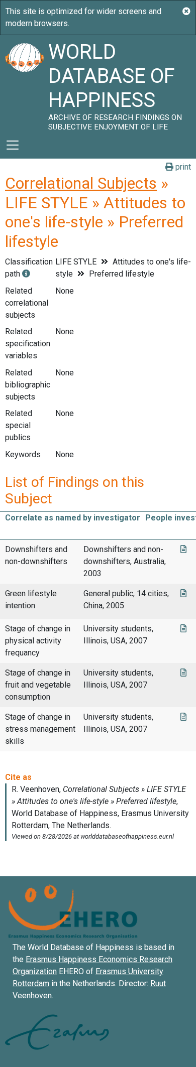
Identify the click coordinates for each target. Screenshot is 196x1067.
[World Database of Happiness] (24, 83)
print (182, 167)
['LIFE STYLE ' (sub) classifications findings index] (26, 274)
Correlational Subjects (81, 183)
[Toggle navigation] (12, 145)
